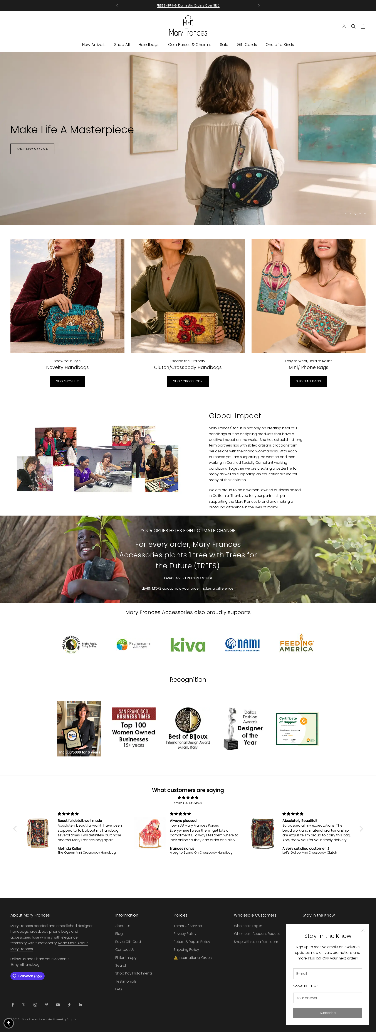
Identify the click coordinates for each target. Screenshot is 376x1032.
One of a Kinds (280, 44)
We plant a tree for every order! (188, 5)
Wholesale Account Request (258, 933)
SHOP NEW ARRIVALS (32, 155)
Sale (224, 44)
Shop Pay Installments (134, 973)
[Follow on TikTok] (69, 1005)
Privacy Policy (185, 933)
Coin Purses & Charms (189, 44)
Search (121, 965)
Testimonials (125, 981)
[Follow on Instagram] (35, 1005)
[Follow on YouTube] (58, 1005)
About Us (123, 925)
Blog (119, 933)
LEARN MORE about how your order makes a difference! (188, 588)
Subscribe (328, 1012)
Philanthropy (126, 957)
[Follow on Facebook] (12, 1005)
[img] (188, 797)
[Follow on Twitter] (24, 1005)
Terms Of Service (188, 925)
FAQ (118, 989)
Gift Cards (247, 44)
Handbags (148, 44)
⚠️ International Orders (193, 957)
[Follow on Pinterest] (46, 1005)
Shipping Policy (186, 949)
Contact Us (124, 949)
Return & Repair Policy (192, 941)
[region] (188, 138)
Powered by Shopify (64, 1019)
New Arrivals (94, 44)
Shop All (122, 44)
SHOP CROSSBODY (188, 381)
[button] (16, 829)
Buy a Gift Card (128, 941)
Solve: (306, 986)
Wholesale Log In (248, 925)
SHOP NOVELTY (67, 381)
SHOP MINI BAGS (308, 381)
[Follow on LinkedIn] (80, 1005)
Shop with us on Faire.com (256, 941)
